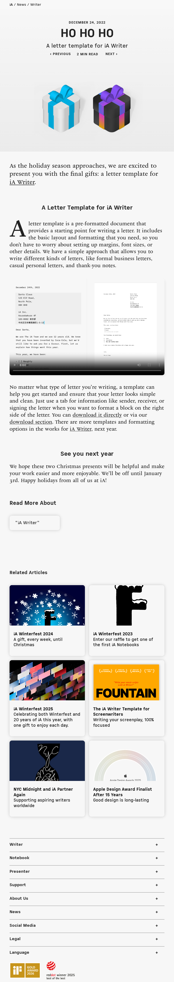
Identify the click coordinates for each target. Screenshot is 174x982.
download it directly (97, 415)
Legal (15, 939)
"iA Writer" (27, 523)
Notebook (19, 858)
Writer (35, 4)
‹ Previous (60, 54)
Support (18, 885)
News (21, 4)
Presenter (20, 872)
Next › (114, 54)
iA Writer (22, 183)
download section (31, 422)
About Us (19, 899)
